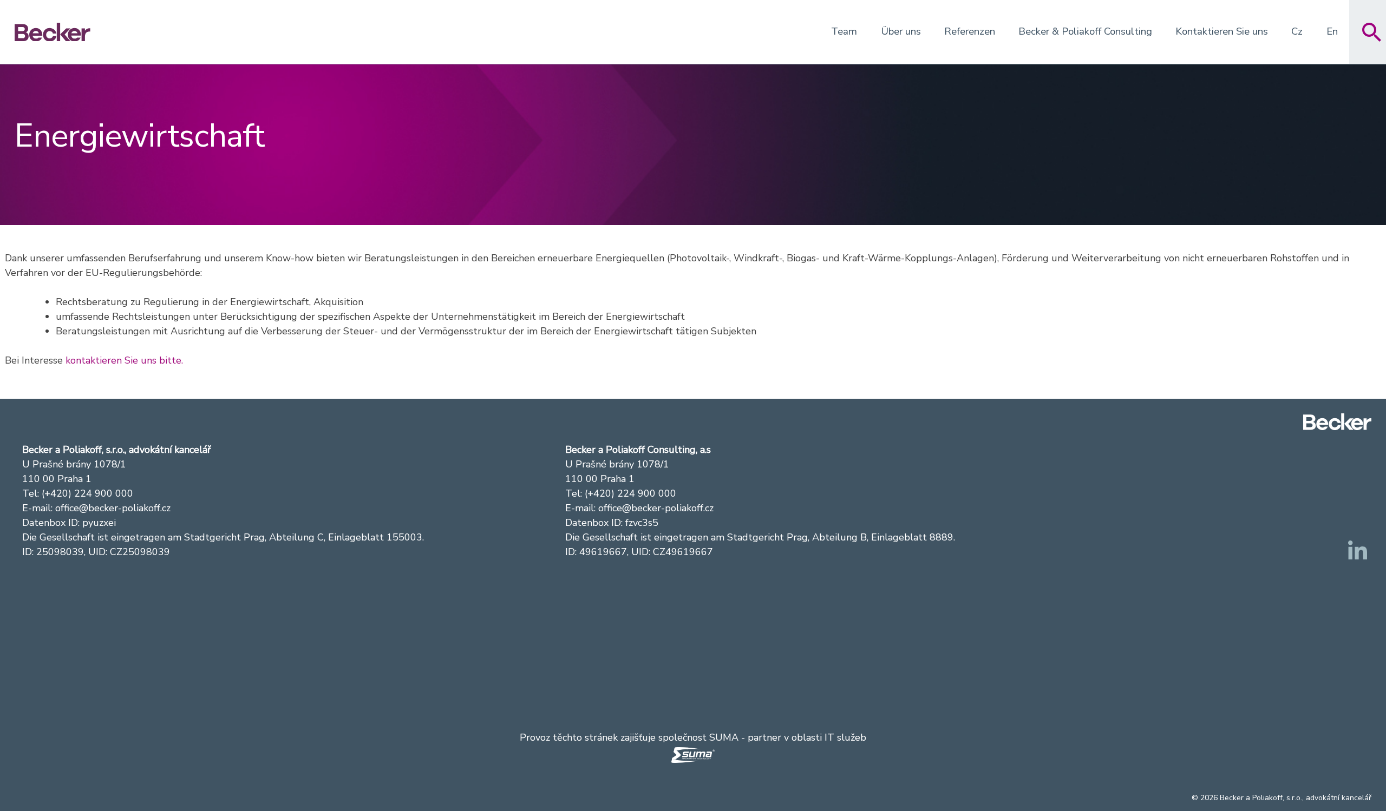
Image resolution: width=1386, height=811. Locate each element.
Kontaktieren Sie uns (1221, 31)
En (1332, 31)
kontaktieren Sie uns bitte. (124, 360)
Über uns (901, 31)
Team (844, 31)
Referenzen (969, 31)
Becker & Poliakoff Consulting (1085, 31)
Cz (1297, 31)
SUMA (723, 737)
